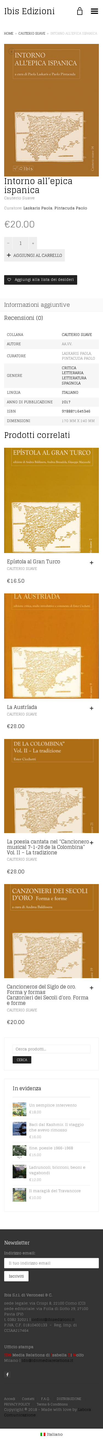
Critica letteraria (72, 370)
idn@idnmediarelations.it (47, 1360)
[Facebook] (7, 1374)
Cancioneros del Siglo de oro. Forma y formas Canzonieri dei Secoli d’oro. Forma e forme (47, 994)
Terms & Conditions (52, 1404)
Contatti (28, 1399)
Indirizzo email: (19, 1252)
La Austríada (22, 707)
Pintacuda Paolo (70, 208)
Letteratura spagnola (74, 380)
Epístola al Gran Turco (33, 561)
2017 (66, 402)
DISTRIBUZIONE (69, 1399)
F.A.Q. (45, 1399)
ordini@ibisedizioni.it (53, 1319)
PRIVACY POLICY (17, 1404)
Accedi (9, 1399)
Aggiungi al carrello (37, 255)
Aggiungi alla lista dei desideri (44, 280)
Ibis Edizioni (29, 11)
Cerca (22, 1060)
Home (8, 33)
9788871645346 (76, 411)
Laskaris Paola (37, 208)
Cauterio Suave (31, 33)
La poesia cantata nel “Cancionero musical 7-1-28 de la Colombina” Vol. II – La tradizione (48, 847)
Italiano (70, 392)
